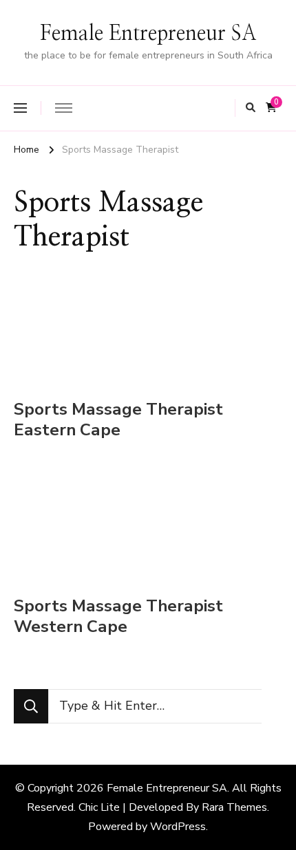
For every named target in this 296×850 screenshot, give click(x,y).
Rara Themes (234, 807)
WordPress (178, 826)
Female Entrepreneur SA (148, 33)
